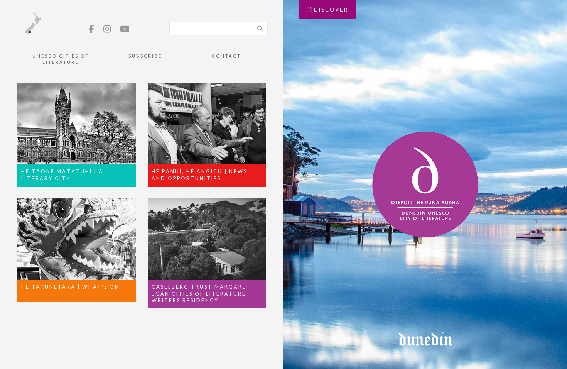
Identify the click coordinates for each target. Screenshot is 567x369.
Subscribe (145, 55)
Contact (226, 55)
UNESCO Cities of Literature (60, 58)
